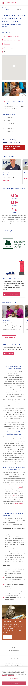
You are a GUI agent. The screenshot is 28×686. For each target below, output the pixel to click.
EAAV (8, 485)
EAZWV (15, 495)
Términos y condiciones (10, 665)
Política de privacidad (9, 663)
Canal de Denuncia (14, 650)
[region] (14, 676)
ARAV (14, 491)
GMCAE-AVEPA (19, 503)
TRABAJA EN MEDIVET (14, 653)
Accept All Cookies (14, 683)
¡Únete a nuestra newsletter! (11, 294)
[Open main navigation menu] (25, 2)
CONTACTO (14, 647)
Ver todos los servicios (9, 337)
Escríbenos (7, 44)
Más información (8, 353)
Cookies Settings (14, 678)
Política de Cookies (19, 663)
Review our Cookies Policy (8, 675)
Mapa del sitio (20, 665)
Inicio (2, 7)
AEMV (20, 487)
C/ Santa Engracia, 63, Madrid (12, 36)
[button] (14, 66)
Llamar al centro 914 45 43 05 (12, 40)
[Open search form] (22, 2)
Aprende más (7, 637)
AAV (24, 482)
